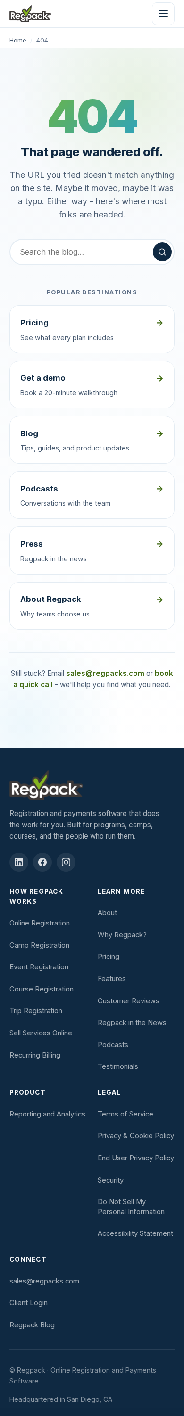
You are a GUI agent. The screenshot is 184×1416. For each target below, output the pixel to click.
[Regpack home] (30, 13)
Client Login (28, 1303)
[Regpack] (92, 785)
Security (111, 1180)
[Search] (162, 251)
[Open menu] (163, 13)
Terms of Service (125, 1114)
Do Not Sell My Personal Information (131, 1207)
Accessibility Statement (135, 1233)
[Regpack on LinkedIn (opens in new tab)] (18, 862)
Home (17, 40)
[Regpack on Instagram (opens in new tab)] (66, 862)
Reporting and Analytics (47, 1114)
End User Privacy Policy (136, 1158)
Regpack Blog (32, 1325)
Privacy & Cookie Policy (136, 1136)
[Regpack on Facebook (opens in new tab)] (42, 862)
